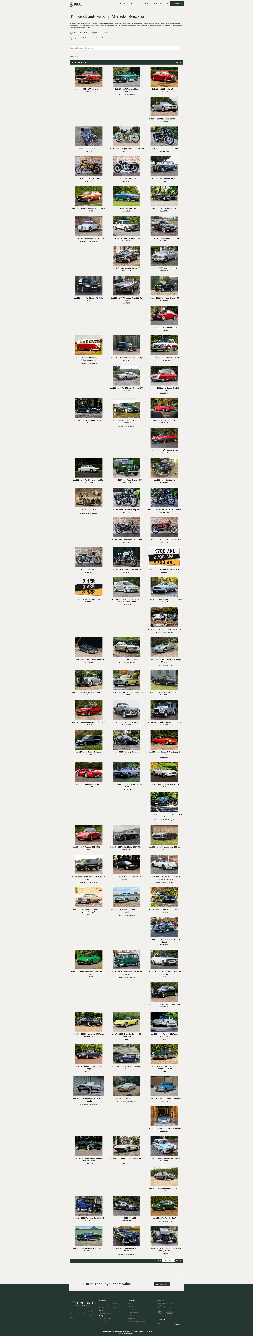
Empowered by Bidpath (126, 1333)
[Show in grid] (181, 62)
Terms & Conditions (136, 1331)
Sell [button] (139, 3)
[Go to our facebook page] (72, 1324)
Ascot (130, 1304)
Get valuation (177, 3)
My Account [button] (158, 3)
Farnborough (133, 1312)
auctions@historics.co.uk (107, 1313)
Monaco (131, 1315)
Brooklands (132, 1310)
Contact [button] (147, 3)
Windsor (131, 1318)
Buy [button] (132, 3)
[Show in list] (177, 62)
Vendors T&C (103, 1325)
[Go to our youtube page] (80, 1324)
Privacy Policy (147, 1331)
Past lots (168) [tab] (74, 56)
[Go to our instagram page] (84, 1324)
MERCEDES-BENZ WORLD (136, 1321)
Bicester (131, 1307)
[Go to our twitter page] (76, 1324)
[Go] (182, 48)
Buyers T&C (103, 1322)
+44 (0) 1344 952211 (105, 1319)
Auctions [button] (123, 3)
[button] (167, 3)
